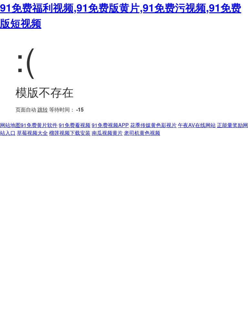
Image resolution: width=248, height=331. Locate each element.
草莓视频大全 (32, 132)
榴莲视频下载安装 (69, 132)
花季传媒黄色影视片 (153, 125)
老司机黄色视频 (142, 132)
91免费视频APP (110, 125)
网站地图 (10, 125)
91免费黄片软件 (39, 125)
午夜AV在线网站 (197, 125)
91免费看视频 (74, 125)
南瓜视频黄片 (107, 132)
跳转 (42, 109)
